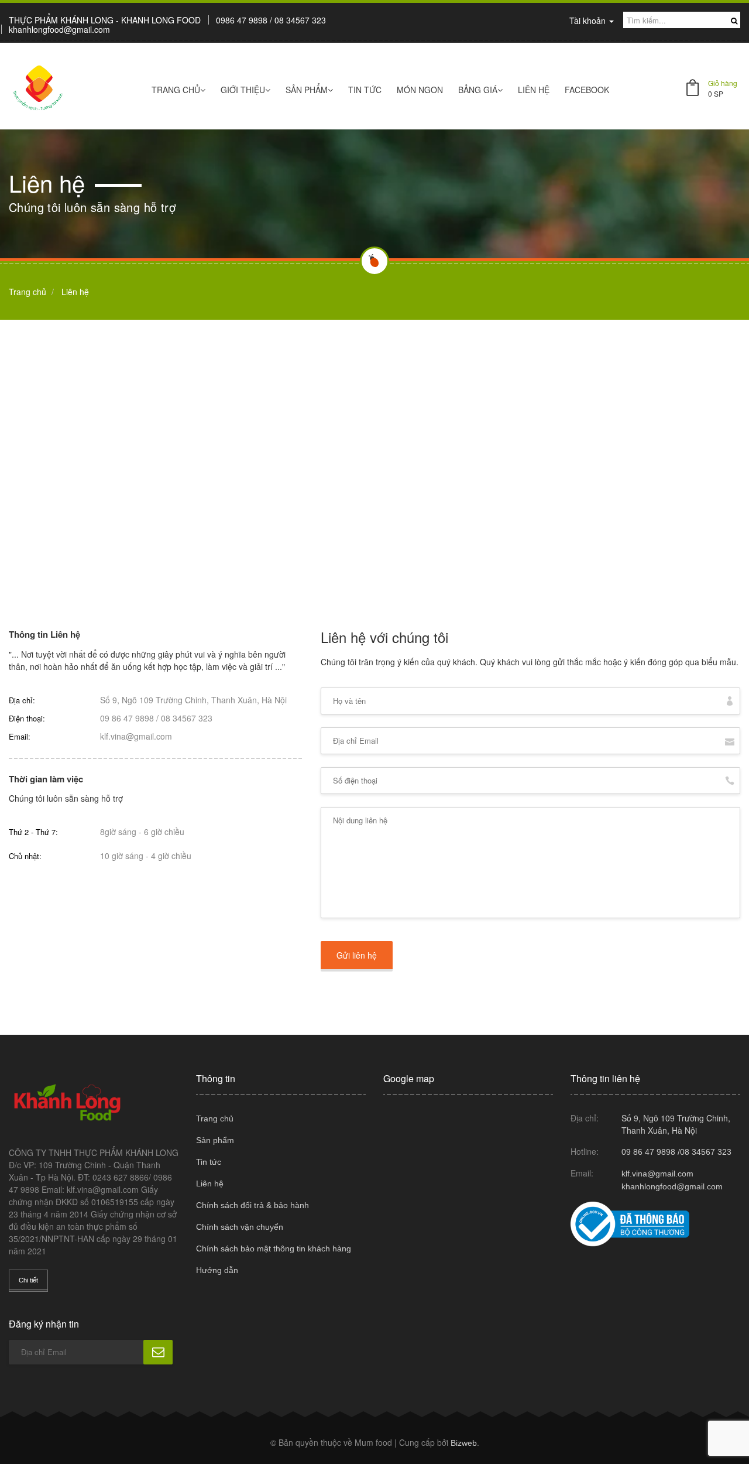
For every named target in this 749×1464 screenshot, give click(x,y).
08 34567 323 (186, 718)
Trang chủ (214, 1118)
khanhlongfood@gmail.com (59, 29)
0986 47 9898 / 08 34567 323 (271, 20)
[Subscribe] (158, 1352)
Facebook (587, 89)
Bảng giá (477, 89)
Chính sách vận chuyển (239, 1227)
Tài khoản (588, 20)
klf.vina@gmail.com (136, 736)
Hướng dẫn (217, 1270)
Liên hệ (533, 89)
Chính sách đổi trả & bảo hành (252, 1205)
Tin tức (365, 89)
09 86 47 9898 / (129, 718)
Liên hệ (210, 1183)
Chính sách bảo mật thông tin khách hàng (273, 1248)
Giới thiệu (243, 89)
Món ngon (420, 89)
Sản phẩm (307, 89)
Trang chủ (176, 89)
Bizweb (464, 1443)
